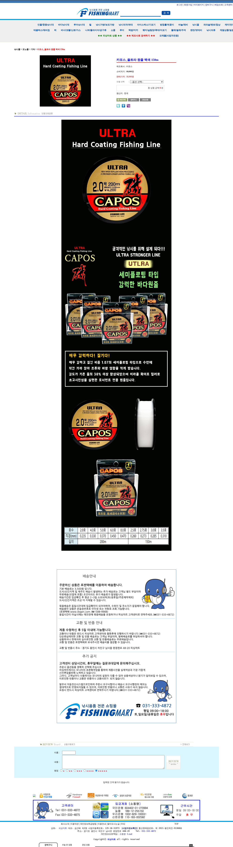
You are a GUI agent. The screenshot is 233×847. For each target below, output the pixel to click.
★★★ (79, 771)
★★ (70, 771)
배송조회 (219, 5)
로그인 (180, 5)
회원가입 (188, 5)
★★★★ (90, 771)
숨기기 (191, 845)
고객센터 (228, 5)
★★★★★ (102, 771)
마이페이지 (199, 5)
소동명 (123, 834)
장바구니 (209, 5)
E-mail (129, 834)
